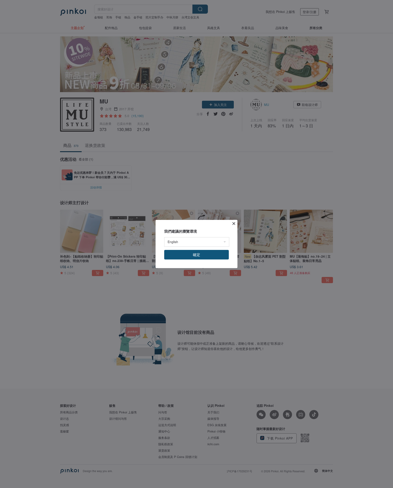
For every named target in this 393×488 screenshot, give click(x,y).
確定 (196, 254)
